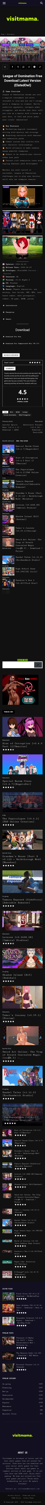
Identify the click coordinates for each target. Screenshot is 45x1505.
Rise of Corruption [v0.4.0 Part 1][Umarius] (27, 461)
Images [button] (8, 319)
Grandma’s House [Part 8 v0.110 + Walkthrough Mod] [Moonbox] (29, 496)
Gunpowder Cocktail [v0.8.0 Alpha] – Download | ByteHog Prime (29, 1320)
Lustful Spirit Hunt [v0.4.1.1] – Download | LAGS (11, 427)
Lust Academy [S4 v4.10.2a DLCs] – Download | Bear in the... (29, 1307)
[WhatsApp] (23, 67)
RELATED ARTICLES (8, 441)
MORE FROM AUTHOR (22, 441)
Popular (22, 45)
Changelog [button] (10, 312)
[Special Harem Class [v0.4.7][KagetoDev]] (8, 449)
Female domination (9, 415)
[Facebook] (12, 67)
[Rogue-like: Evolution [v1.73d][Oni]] (7, 1262)
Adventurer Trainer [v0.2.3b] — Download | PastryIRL (33, 428)
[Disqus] (22, 627)
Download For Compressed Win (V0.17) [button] (22, 343)
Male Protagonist (24, 415)
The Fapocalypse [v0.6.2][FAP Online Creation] (27, 472)
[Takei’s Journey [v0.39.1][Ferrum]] (8, 531)
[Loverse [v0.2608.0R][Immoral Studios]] (8, 507)
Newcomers (10, 34)
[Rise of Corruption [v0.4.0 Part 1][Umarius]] (8, 460)
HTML (4, 478)
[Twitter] (17, 67)
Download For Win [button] (13, 337)
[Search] (38, 665)
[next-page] (7, 591)
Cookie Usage (28, 1498)
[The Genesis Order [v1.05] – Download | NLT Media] (8, 1356)
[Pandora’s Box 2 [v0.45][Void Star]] (8, 583)
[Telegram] (34, 67)
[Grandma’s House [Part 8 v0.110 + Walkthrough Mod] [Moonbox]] (8, 496)
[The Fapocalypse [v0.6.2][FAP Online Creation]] (8, 472)
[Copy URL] (40, 67)
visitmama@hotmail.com (28, 1489)
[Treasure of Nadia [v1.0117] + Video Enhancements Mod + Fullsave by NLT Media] (8, 1341)
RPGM (37, 45)
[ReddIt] (29, 67)
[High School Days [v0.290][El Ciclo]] (8, 571)
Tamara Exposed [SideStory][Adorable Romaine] (28, 484)
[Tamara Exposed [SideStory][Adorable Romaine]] (8, 484)
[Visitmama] (22, 19)
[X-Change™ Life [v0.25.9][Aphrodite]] (7, 1274)
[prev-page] (3, 591)
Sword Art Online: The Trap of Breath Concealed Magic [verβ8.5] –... (22, 1054)
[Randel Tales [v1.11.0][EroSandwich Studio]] (8, 560)
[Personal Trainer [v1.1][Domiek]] (8, 1367)
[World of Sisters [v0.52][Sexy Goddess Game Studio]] (7, 1241)
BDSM (18, 412)
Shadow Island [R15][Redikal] (28, 1184)
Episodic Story (6, 502)
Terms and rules (28, 1495)
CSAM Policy (16, 1498)
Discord (7, 274)
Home (3, 34)
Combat (24, 412)
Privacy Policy (14, 1495)
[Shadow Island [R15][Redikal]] (8, 519)
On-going (14, 45)
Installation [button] (11, 305)
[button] (4, 3)
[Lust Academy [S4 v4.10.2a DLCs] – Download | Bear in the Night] (8, 1308)
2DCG (11, 412)
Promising (29, 45)
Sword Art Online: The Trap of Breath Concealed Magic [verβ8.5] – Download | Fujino (29, 545)
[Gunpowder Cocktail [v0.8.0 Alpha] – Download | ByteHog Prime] (8, 1321)
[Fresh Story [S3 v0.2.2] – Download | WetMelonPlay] (8, 1297)
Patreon (32, 270)
